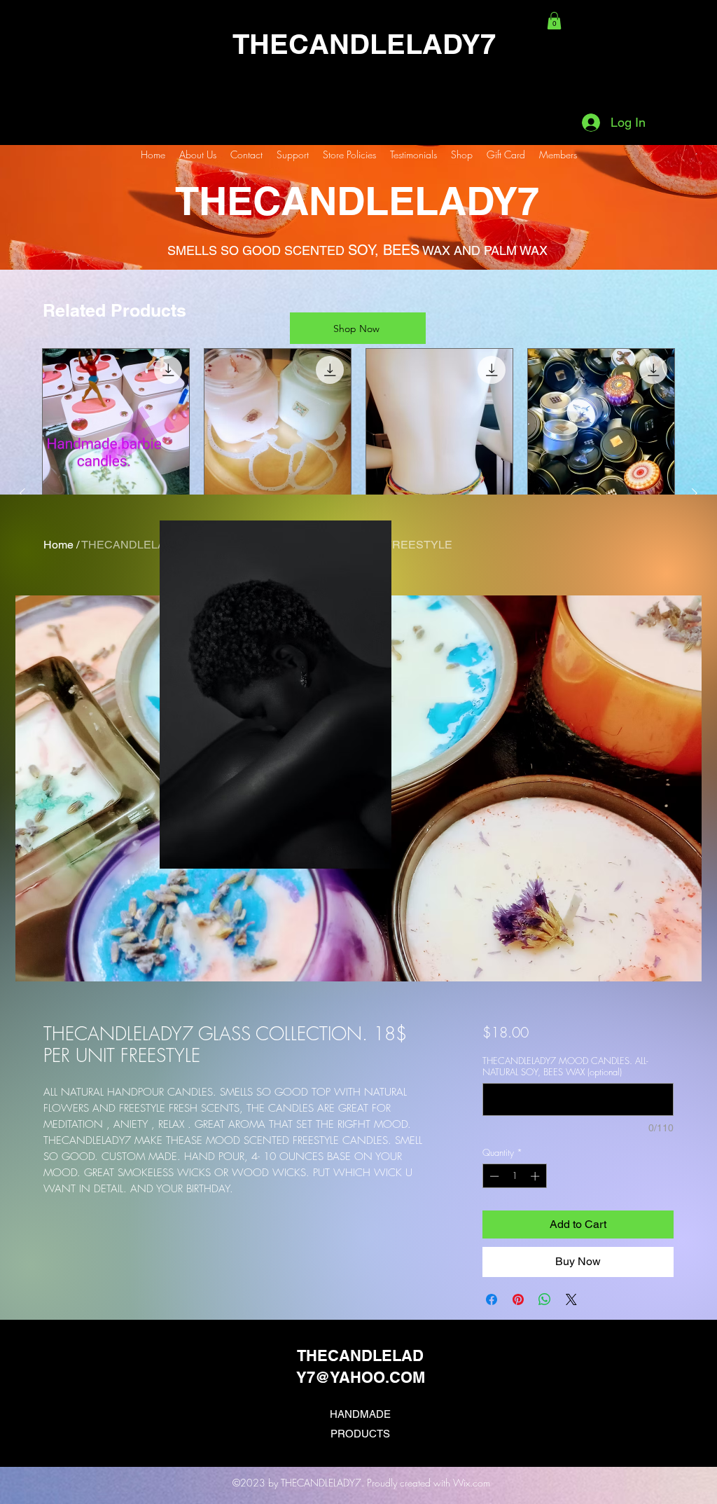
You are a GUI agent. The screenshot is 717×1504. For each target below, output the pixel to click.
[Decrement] (493, 1176)
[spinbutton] (514, 1176)
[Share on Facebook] (491, 1299)
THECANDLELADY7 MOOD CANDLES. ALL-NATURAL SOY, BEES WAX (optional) (565, 1066)
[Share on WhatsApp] (544, 1299)
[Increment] (536, 1176)
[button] (554, 20)
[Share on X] (571, 1299)
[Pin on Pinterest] (518, 1299)
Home (58, 544)
